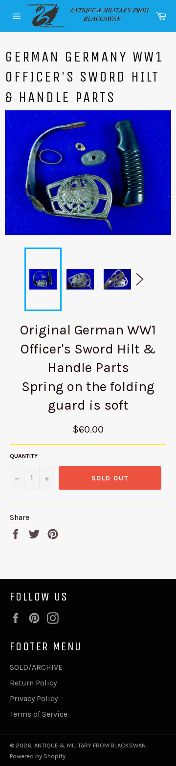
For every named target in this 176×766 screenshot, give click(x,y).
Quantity (24, 456)
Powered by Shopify (38, 756)
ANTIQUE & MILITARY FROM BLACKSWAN (90, 745)
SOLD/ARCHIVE (36, 667)
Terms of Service (38, 714)
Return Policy (33, 682)
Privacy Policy (34, 698)
